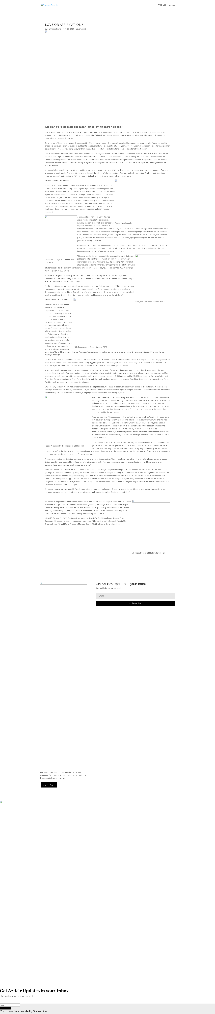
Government (81, 29)
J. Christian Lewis (54, 29)
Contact (49, 784)
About (172, 5)
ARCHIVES (162, 5)
